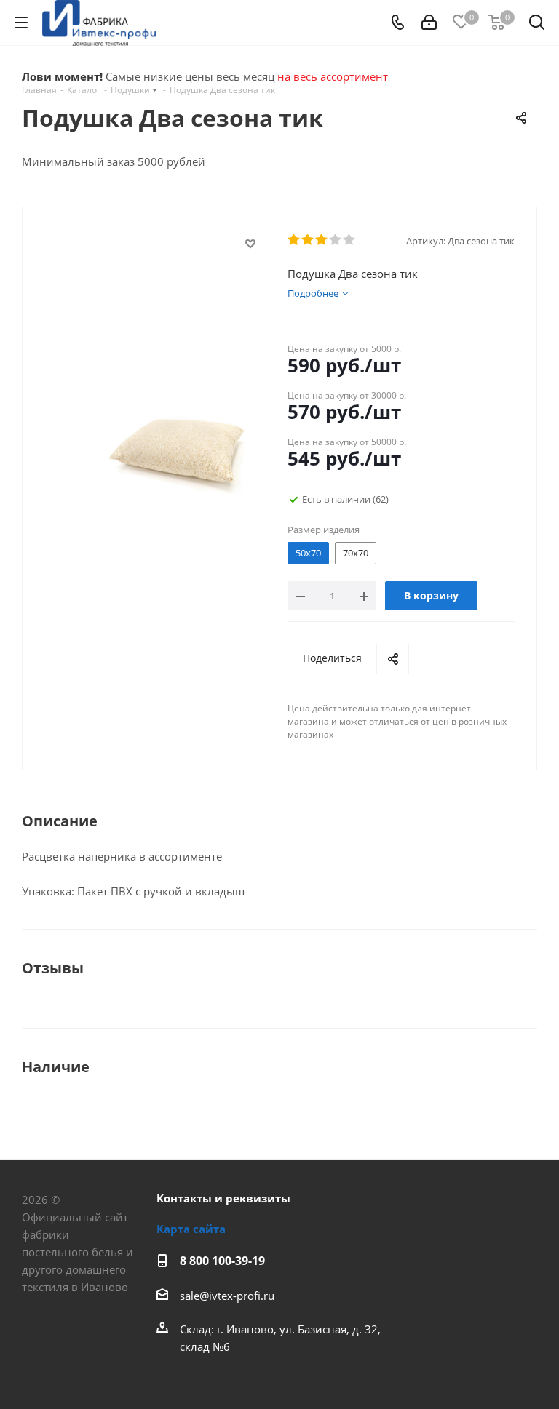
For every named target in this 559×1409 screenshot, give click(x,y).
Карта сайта (191, 1228)
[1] (294, 240)
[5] (350, 240)
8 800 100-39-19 (222, 1261)
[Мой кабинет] (429, 22)
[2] (308, 240)
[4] (336, 240)
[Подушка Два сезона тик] (177, 446)
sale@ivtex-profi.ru (227, 1295)
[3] (322, 240)
